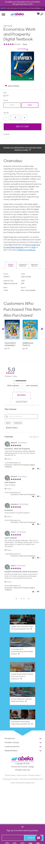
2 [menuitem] (23, 599)
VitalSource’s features (26, 250)
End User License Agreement (31, 779)
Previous (3, 329)
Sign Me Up (33, 837)
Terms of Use (22, 775)
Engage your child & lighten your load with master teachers (23, 149)
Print (12, 105)
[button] (10, 265)
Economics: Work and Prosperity (23, 494)
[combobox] (34, 437)
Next (42, 329)
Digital (30, 105)
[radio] (20, 381)
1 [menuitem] (21, 599)
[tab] (21, 395)
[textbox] (39, 438)
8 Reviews (17, 44)
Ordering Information (11, 779)
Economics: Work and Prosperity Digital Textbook (20, 466)
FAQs (33, 247)
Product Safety (34, 775)
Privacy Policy (10, 775)
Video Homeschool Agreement (22, 783)
